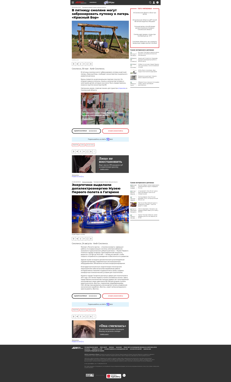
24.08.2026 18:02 (76, 182)
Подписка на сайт (97, 349)
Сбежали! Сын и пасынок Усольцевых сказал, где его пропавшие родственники (148, 83)
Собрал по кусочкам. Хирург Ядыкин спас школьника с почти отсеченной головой (148, 66)
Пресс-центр (103, 347)
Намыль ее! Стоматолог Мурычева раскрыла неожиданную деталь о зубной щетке (147, 60)
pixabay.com (75, 59)
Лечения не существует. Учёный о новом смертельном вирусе (147, 76)
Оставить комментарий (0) (115, 131)
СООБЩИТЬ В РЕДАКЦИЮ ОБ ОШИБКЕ (94, 350)
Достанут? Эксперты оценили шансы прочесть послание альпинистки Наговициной (148, 54)
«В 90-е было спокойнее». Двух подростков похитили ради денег (147, 71)
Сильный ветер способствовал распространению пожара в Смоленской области (144, 28)
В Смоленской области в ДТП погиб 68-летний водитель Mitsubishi (145, 20)
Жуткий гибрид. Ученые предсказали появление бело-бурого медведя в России (148, 186)
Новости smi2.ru (78, 176)
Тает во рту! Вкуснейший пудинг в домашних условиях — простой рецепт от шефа (147, 204)
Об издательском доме (91, 347)
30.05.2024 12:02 (76, 7)
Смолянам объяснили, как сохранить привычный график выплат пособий (145, 42)
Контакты (87, 349)
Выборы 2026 (147, 349)
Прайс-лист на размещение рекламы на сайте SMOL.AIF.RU (140, 347)
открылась (122, 88)
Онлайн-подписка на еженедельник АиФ (116, 349)
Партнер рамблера (100, 375)
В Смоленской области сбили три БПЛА (144, 13)
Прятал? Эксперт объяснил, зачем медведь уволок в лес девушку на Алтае (147, 216)
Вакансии (119, 347)
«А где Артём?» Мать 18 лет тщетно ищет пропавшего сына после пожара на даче (148, 192)
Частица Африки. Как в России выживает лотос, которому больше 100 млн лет (148, 198)
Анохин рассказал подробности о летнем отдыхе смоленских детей (102, 114)
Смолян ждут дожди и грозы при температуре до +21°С (145, 35)
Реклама (111, 347)
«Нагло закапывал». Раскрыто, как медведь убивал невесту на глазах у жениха (148, 210)
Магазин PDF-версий (135, 349)
